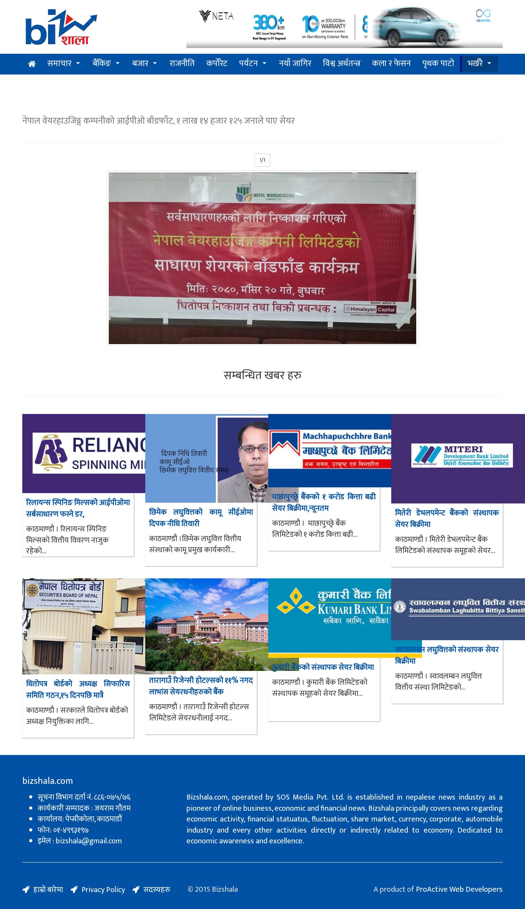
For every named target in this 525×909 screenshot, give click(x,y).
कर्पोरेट (217, 63)
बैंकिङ (102, 63)
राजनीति (182, 63)
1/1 (262, 160)
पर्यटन (248, 63)
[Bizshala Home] (32, 64)
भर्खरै (475, 63)
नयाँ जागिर (295, 63)
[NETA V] (344, 28)
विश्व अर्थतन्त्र (342, 63)
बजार (140, 63)
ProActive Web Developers (459, 889)
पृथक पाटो (438, 63)
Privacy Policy (103, 889)
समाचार (59, 63)
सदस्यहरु (156, 889)
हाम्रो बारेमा (48, 889)
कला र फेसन (391, 63)
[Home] (61, 29)
